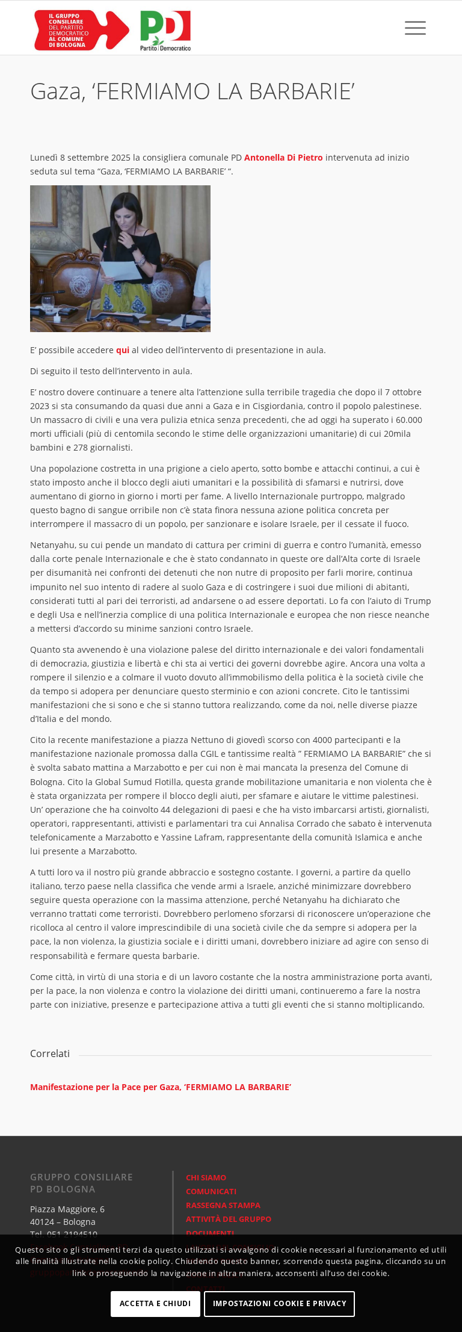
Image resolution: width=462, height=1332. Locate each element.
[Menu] (415, 28)
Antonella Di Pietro (283, 157)
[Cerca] (389, 28)
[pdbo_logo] (111, 28)
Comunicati (211, 1191)
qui (122, 350)
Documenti (210, 1233)
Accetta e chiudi (155, 1303)
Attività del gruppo (228, 1218)
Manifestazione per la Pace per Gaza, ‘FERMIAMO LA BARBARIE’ (160, 1087)
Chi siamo (206, 1177)
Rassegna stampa (223, 1205)
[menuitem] (389, 28)
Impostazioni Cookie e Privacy (279, 1303)
